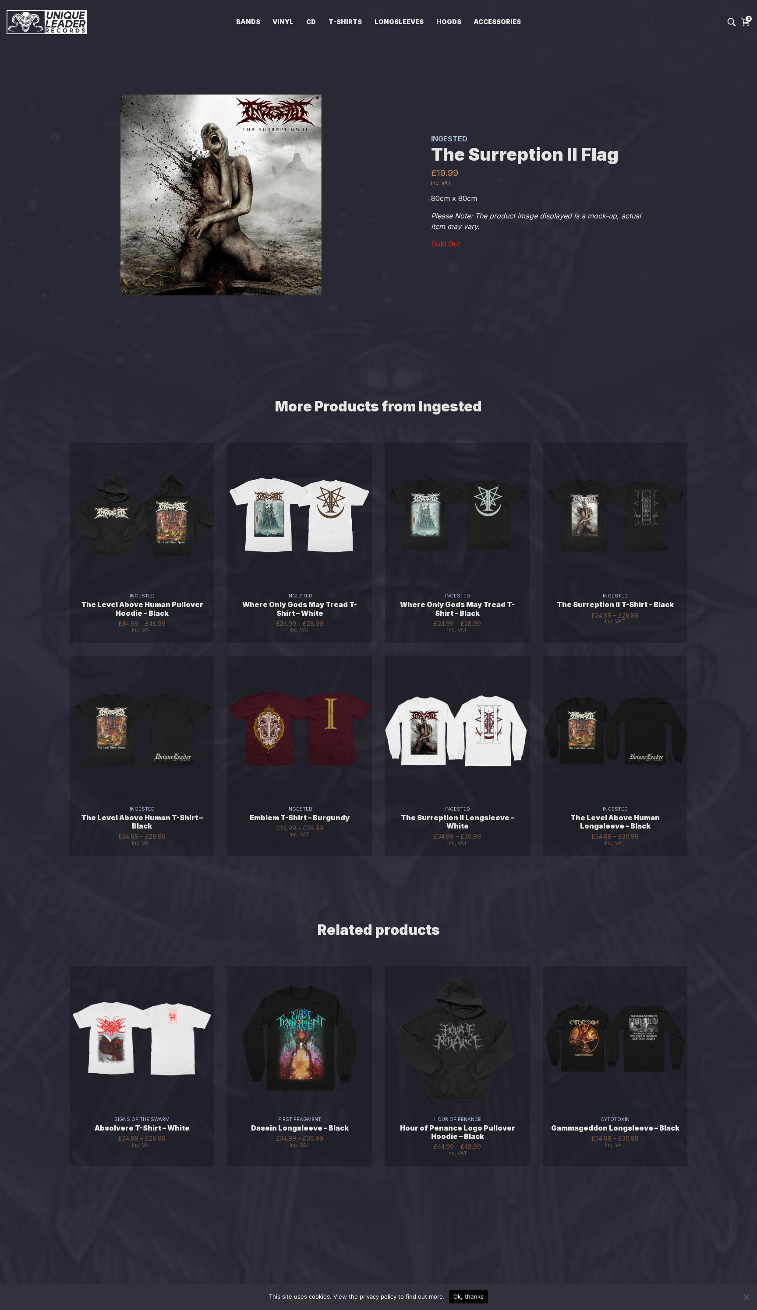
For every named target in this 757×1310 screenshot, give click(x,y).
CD (311, 21)
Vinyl (283, 21)
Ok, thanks (468, 1296)
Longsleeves (399, 21)
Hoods (448, 21)
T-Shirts (345, 21)
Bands (248, 21)
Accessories (497, 21)
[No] (746, 1296)
